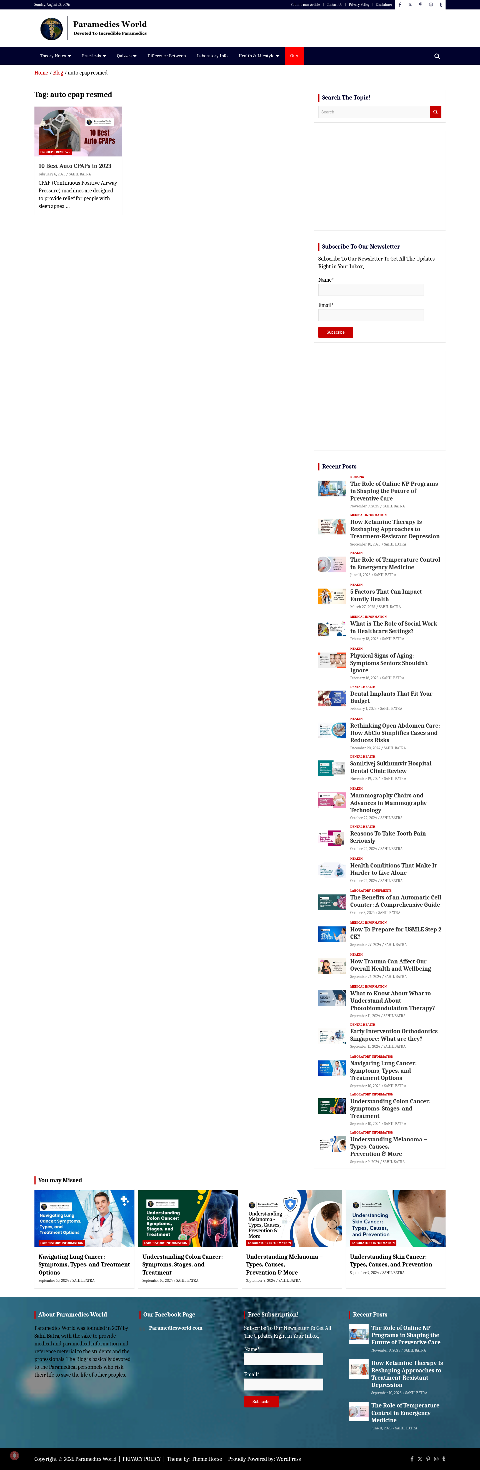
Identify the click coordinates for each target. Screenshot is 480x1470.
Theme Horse (207, 1459)
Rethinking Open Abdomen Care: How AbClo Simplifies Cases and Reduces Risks (395, 733)
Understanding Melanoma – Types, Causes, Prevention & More (388, 1147)
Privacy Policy (359, 5)
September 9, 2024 (364, 1161)
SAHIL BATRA (80, 174)
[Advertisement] (379, 183)
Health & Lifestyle (256, 55)
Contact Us (334, 5)
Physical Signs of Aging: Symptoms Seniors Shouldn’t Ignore (389, 663)
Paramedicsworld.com (175, 1328)
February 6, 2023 (52, 174)
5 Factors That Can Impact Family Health (386, 595)
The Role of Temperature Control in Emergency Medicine (395, 563)
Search (435, 112)
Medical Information (368, 515)
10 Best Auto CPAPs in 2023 (75, 166)
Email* (326, 305)
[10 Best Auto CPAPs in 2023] (78, 131)
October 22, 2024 (363, 817)
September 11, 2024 (365, 1015)
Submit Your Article (305, 5)
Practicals (91, 55)
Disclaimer (384, 5)
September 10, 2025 (365, 544)
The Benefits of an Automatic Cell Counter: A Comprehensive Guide (395, 901)
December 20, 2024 (365, 748)
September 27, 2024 (365, 944)
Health (356, 553)
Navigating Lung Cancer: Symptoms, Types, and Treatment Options (383, 1071)
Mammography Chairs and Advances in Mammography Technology (388, 803)
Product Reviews (55, 152)
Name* (326, 280)
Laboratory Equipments (371, 891)
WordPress (288, 1459)
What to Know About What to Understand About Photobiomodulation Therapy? (392, 1001)
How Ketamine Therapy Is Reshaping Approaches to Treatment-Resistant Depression (395, 529)
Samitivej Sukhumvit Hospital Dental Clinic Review (391, 767)
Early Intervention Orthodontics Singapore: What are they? (394, 1035)
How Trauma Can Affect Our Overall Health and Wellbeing (390, 965)
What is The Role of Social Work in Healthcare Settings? (393, 627)
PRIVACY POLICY (141, 1459)
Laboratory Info (212, 55)
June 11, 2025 (360, 574)
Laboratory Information (371, 1057)
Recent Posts (339, 466)
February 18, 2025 (364, 638)
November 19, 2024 (365, 778)
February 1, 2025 (363, 708)
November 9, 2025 (364, 506)
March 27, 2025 (362, 606)
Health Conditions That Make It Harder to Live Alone (393, 869)
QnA (294, 55)
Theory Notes (53, 55)
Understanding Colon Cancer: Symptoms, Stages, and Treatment (390, 1109)
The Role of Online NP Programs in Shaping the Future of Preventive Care (394, 491)
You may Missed (60, 1180)
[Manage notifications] (14, 1455)
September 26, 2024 (365, 976)
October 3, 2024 (362, 912)
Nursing (357, 477)
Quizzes (124, 55)
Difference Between (167, 55)
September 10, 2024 (365, 1086)
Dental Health (363, 687)
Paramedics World (95, 1459)
